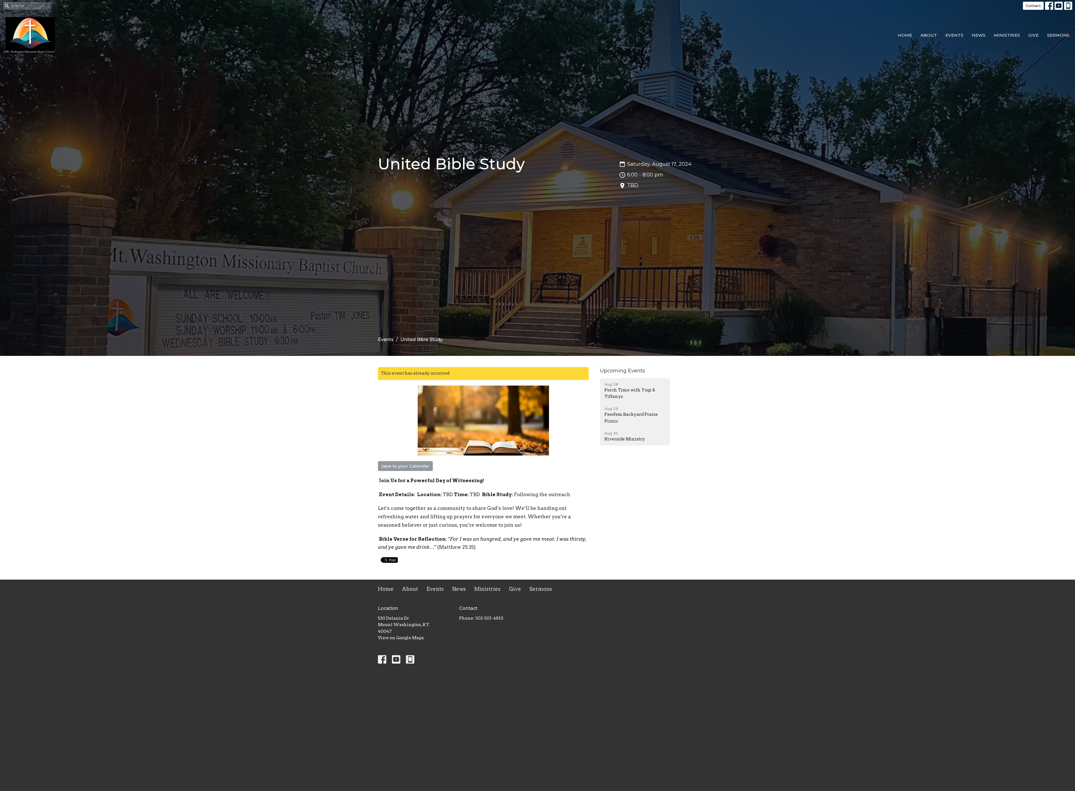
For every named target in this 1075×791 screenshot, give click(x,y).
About (928, 35)
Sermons (1058, 35)
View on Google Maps (401, 637)
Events (954, 35)
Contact (1033, 5)
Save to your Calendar (405, 466)
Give (1033, 35)
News (978, 35)
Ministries (1007, 35)
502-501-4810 (489, 618)
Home (905, 35)
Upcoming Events (622, 371)
